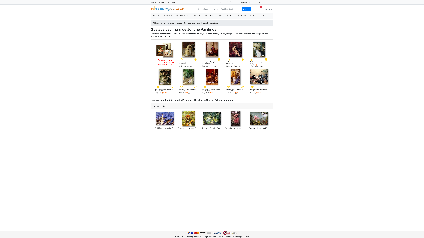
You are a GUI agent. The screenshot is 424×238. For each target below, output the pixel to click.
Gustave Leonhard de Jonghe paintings (201, 23)
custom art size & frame (185, 66)
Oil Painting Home (160, 23)
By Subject (167, 15)
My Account (232, 2)
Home (221, 2)
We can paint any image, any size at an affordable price (165, 62)
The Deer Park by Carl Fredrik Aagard (217, 128)
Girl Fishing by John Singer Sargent (169, 128)
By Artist (156, 15)
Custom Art (246, 2)
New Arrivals (197, 15)
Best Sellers (209, 15)
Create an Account (167, 2)
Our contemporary (182, 15)
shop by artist (176, 23)
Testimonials (241, 15)
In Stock (219, 15)
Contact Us (259, 2)
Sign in (153, 2)
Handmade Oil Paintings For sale (167, 8)
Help (270, 2)
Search (246, 9)
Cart (266, 8)
